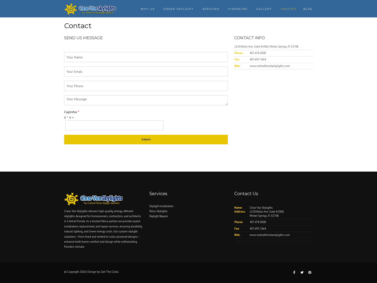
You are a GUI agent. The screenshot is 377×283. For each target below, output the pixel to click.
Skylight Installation (161, 206)
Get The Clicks (110, 272)
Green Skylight (179, 8)
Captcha (71, 112)
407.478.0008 (258, 53)
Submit (146, 139)
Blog (308, 8)
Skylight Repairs (158, 216)
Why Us (148, 8)
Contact (289, 8)
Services (210, 8)
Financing (238, 8)
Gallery (264, 8)
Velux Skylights (158, 211)
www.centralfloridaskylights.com (270, 66)
